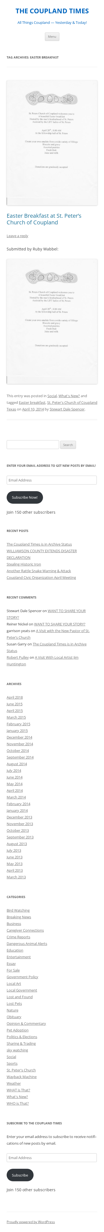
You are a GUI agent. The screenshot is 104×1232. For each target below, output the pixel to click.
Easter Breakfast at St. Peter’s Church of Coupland (44, 219)
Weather (14, 1083)
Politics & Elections (22, 1036)
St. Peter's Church (21, 1070)
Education (15, 950)
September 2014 (20, 757)
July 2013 (14, 850)
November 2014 (20, 743)
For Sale (13, 970)
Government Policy (22, 976)
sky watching (17, 1050)
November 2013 (20, 823)
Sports (12, 1063)
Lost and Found (20, 996)
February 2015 (18, 723)
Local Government (22, 990)
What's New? (69, 395)
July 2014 (14, 770)
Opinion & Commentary (26, 1023)
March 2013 (16, 876)
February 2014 (18, 803)
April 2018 (15, 697)
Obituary (14, 1016)
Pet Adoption (18, 1030)
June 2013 (14, 857)
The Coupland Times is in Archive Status (39, 544)
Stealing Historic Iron (24, 564)
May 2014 (14, 783)
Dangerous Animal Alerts (27, 943)
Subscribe (20, 1175)
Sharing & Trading (21, 1043)
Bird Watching (18, 910)
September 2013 (20, 837)
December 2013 (19, 817)
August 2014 (17, 763)
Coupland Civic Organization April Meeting (41, 577)
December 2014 (19, 737)
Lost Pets (14, 1003)
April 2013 (15, 870)
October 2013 (18, 830)
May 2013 (14, 863)
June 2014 (14, 777)
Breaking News (19, 916)
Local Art (14, 983)
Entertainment (19, 956)
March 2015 (16, 717)
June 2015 (14, 703)
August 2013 (17, 843)
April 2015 (15, 710)
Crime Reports (18, 936)
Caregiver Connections (25, 930)
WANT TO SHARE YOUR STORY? (59, 624)
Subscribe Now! (24, 497)
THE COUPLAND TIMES (52, 11)
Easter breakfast (32, 402)
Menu (52, 36)
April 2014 (15, 790)
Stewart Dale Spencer (67, 409)
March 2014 (16, 797)
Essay (11, 963)
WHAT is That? (18, 1089)
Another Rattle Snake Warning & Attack (39, 570)
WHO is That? (18, 1103)
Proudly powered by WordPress (31, 1222)
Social (52, 395)
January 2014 (17, 810)
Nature (12, 1010)
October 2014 (18, 750)
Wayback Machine (22, 1076)
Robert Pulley (18, 657)
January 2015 (17, 730)
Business (14, 923)
